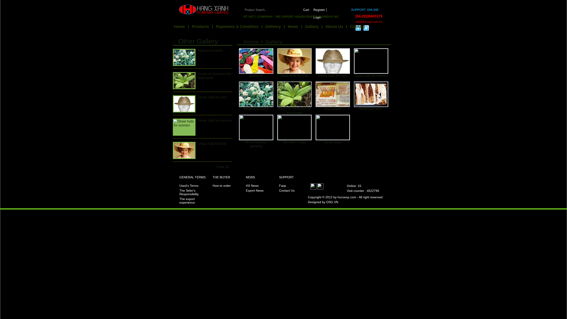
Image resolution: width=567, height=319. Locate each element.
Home (179, 26)
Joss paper (332, 109)
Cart (306, 10)
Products (200, 26)
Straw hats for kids (212, 144)
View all (222, 167)
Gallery (311, 26)
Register (319, 10)
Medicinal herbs (210, 51)
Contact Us (287, 190)
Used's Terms (188, 185)
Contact (357, 26)
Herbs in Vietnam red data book (294, 111)
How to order (222, 185)
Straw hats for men (212, 97)
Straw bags (333, 142)
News (293, 26)
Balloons (256, 76)
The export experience (187, 200)
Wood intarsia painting (256, 144)
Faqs (282, 185)
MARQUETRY (371, 109)
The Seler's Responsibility (189, 192)
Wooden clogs (294, 142)
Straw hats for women (215, 120)
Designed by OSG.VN (323, 202)
